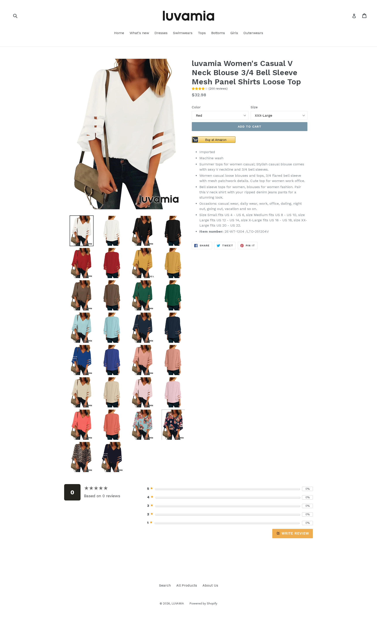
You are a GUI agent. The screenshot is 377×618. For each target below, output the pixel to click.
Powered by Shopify (203, 603)
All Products (186, 585)
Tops (202, 33)
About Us (210, 585)
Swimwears (182, 33)
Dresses (161, 33)
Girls (234, 33)
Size (254, 107)
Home (119, 33)
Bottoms (218, 33)
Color (196, 107)
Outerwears (253, 33)
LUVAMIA (177, 603)
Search (165, 585)
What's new (139, 33)
